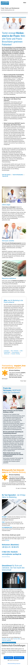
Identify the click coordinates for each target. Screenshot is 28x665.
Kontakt (13, 354)
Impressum (18, 663)
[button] (9, 643)
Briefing (18, 354)
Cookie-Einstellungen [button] (14, 660)
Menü (24, 2)
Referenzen (6, 354)
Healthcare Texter (6, 639)
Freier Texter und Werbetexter (10, 8)
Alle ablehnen (8, 657)
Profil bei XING (16, 639)
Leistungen (6, 350)
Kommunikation (15, 352)
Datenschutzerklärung (12, 663)
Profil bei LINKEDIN (6, 640)
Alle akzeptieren (19, 657)
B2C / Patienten (14, 350)
